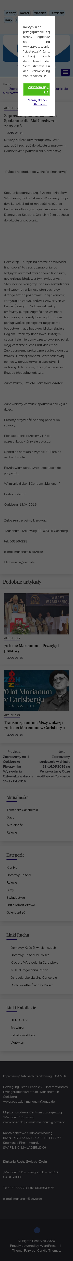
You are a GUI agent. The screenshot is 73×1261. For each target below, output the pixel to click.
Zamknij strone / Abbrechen (37, 101)
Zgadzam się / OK (38, 89)
